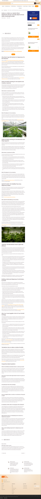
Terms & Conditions (14, 488)
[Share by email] (10, 33)
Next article (23, 453)
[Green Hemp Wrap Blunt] (29, 33)
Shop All (3, 6)
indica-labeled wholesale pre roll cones (9, 180)
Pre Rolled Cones (7, 6)
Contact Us (3, 485)
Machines (30, 6)
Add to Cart (33, 36)
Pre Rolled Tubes (13, 6)
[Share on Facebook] (5, 33)
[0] (38, 3)
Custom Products (25, 6)
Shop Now (13, 54)
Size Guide (13, 492)
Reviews (13, 490)
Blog (12, 485)
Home (2, 10)
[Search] (35, 3)
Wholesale (20, 8)
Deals (36, 6)
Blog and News (5, 10)
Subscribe (34, 18)
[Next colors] (38, 47)
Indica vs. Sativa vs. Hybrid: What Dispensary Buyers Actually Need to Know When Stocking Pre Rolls (18, 10)
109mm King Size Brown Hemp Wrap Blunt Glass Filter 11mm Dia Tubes (33, 43)
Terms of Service (5, 497)
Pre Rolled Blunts (19, 6)
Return (2, 488)
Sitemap (13, 493)
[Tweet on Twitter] (8, 33)
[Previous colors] (28, 47)
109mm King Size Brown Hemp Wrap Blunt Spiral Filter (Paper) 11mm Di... (33, 29)
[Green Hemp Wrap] (29, 47)
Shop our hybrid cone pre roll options (6, 224)
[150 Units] (29, 26)
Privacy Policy (13, 489)
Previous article (4, 453)
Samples (33, 6)
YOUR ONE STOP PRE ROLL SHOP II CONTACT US (20, 0)
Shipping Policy (3, 489)
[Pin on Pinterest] (6, 33)
